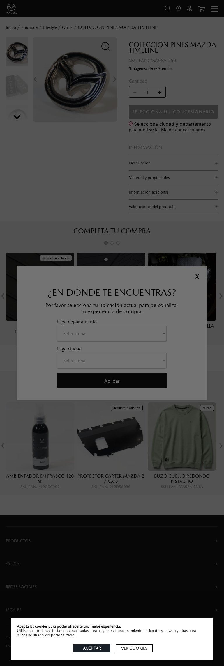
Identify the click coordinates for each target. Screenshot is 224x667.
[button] (134, 648)
